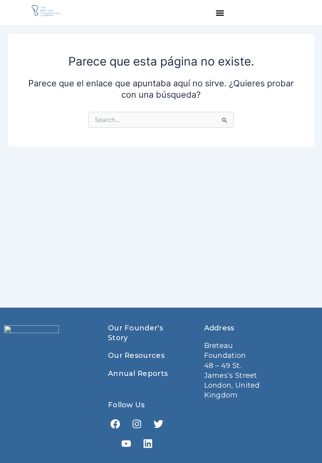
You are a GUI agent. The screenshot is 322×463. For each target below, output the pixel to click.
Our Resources (136, 355)
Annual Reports (138, 373)
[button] (220, 12)
